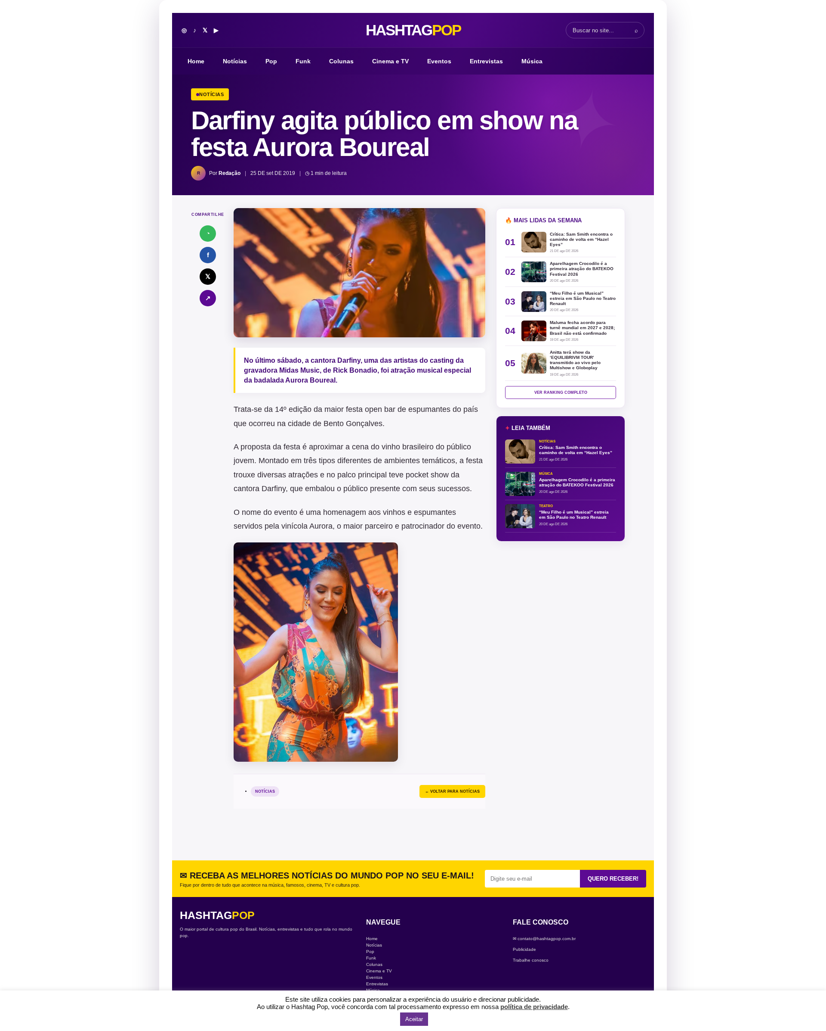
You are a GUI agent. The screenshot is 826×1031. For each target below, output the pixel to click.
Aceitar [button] (414, 1019)
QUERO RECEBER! (613, 878)
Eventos (439, 61)
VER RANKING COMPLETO (560, 392)
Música (531, 61)
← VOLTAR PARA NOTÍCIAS (452, 791)
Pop (271, 61)
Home (196, 61)
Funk (303, 61)
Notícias (235, 61)
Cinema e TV (390, 61)
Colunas (341, 61)
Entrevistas (486, 61)
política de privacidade (534, 1006)
